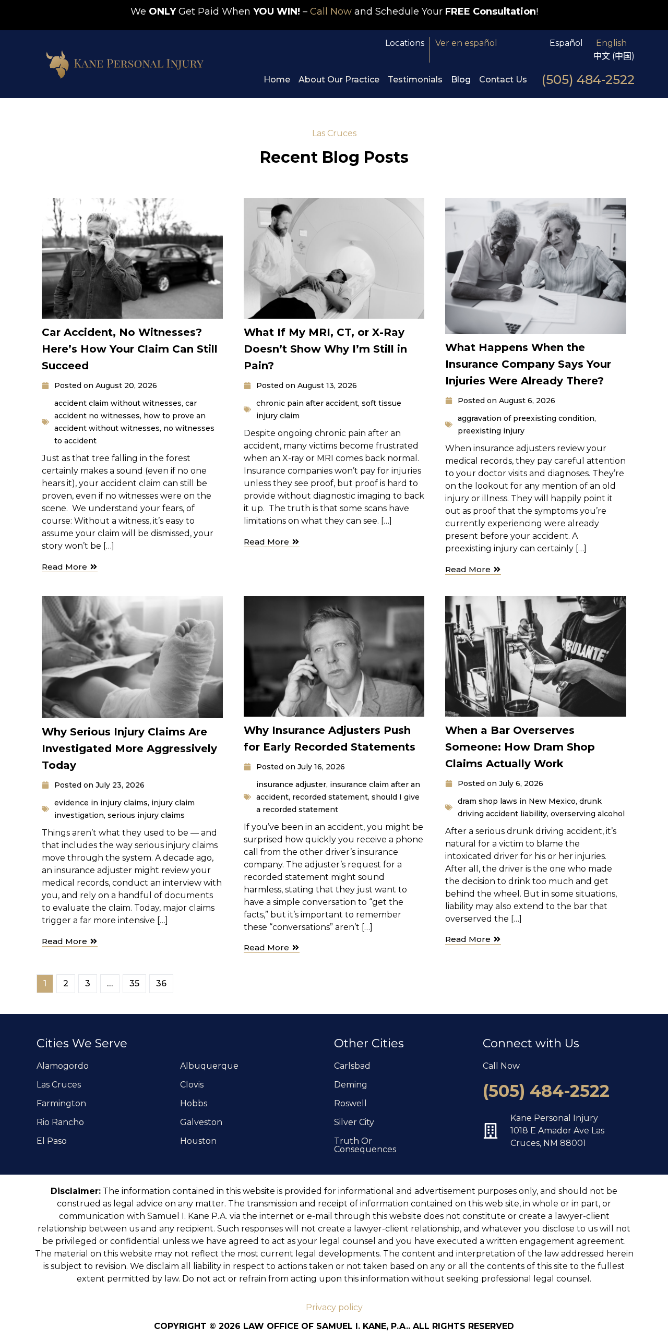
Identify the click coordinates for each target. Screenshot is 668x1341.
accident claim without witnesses (118, 403)
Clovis (192, 1085)
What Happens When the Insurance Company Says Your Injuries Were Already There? (528, 364)
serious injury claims (146, 815)
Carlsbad (352, 1066)
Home (277, 79)
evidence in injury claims (101, 802)
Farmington (61, 1103)
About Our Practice (339, 79)
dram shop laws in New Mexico (517, 801)
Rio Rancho (60, 1122)
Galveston (201, 1122)
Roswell (350, 1103)
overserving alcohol (588, 813)
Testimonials (415, 79)
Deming (350, 1085)
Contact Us (503, 79)
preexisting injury (491, 431)
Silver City (354, 1122)
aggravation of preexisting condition (526, 418)
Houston (198, 1141)
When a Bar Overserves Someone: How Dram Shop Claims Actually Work (520, 747)
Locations (404, 43)
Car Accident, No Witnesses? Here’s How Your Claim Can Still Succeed (130, 349)
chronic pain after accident (307, 403)
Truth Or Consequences (365, 1145)
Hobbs (193, 1103)
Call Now (331, 11)
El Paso (52, 1141)
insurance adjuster (291, 784)
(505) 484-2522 (588, 79)
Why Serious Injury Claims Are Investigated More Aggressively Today (129, 748)
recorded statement (330, 797)
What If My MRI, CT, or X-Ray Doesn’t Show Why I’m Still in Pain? (325, 349)
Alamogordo (63, 1066)
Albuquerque (209, 1066)
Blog (461, 79)
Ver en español (466, 43)
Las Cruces (59, 1085)
